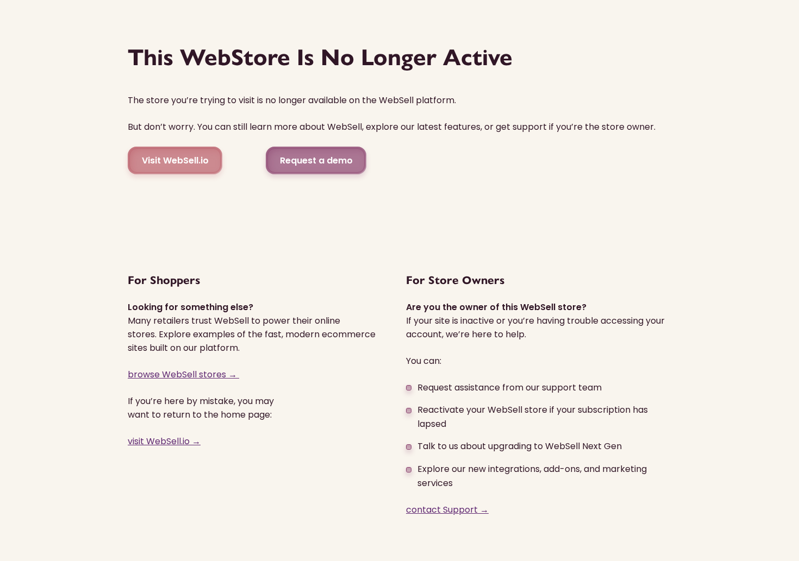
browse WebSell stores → (183, 374)
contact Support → (447, 509)
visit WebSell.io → (164, 441)
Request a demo (316, 160)
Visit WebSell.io (175, 160)
